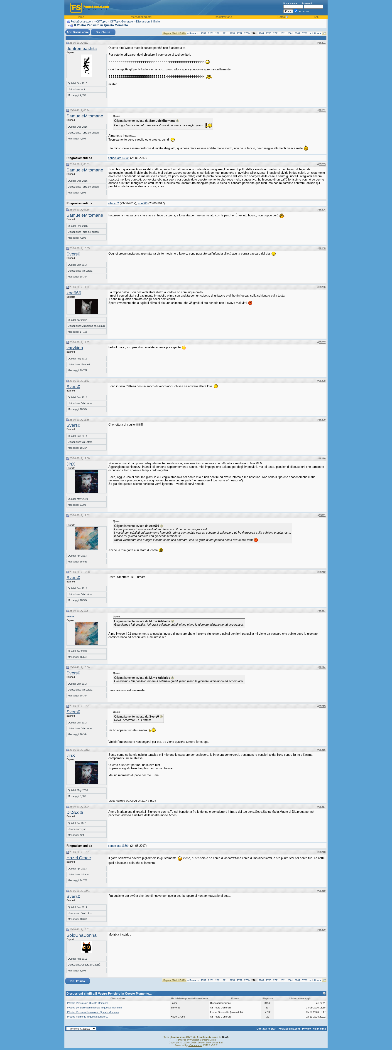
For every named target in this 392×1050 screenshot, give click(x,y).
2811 (283, 33)
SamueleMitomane (84, 116)
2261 (210, 33)
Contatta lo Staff (266, 1028)
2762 (261, 33)
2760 (247, 33)
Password (307, 3)
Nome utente (290, 3)
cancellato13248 (118, 158)
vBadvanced (195, 1045)
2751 (232, 33)
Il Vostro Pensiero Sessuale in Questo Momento (92, 1012)
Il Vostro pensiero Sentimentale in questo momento (94, 1007)
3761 (304, 33)
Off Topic (101, 21)
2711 (225, 33)
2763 (268, 33)
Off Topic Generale (121, 21)
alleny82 (113, 203)
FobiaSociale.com (82, 21)
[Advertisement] (291, 74)
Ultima (316, 33)
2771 (276, 33)
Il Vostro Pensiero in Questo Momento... (88, 1003)
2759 (239, 33)
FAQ (316, 17)
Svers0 (73, 254)
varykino (74, 347)
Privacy (306, 1028)
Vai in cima (319, 1028)
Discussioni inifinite (148, 21)
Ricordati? (303, 11)
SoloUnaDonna (81, 935)
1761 (203, 33)
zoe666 (142, 203)
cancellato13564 (118, 845)
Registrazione (223, 17)
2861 (290, 33)
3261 (297, 33)
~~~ (70, 521)
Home (80, 17)
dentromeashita (81, 48)
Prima (191, 33)
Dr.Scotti (74, 812)
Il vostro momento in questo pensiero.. (87, 1016)
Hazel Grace (78, 857)
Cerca (281, 17)
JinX (70, 464)
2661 (218, 33)
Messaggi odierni (141, 17)
